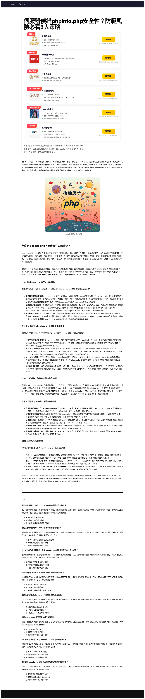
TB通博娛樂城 (48, 54)
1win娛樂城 (47, 128)
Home (12, 4)
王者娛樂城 (46, 74)
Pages (22, 4)
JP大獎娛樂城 (48, 91)
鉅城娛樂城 (46, 36)
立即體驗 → (109, 39)
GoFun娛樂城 (47, 109)
